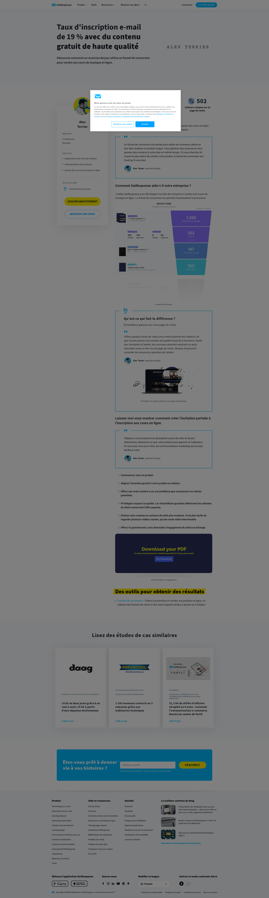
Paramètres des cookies (122, 124)
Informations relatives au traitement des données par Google (126, 116)
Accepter (145, 124)
